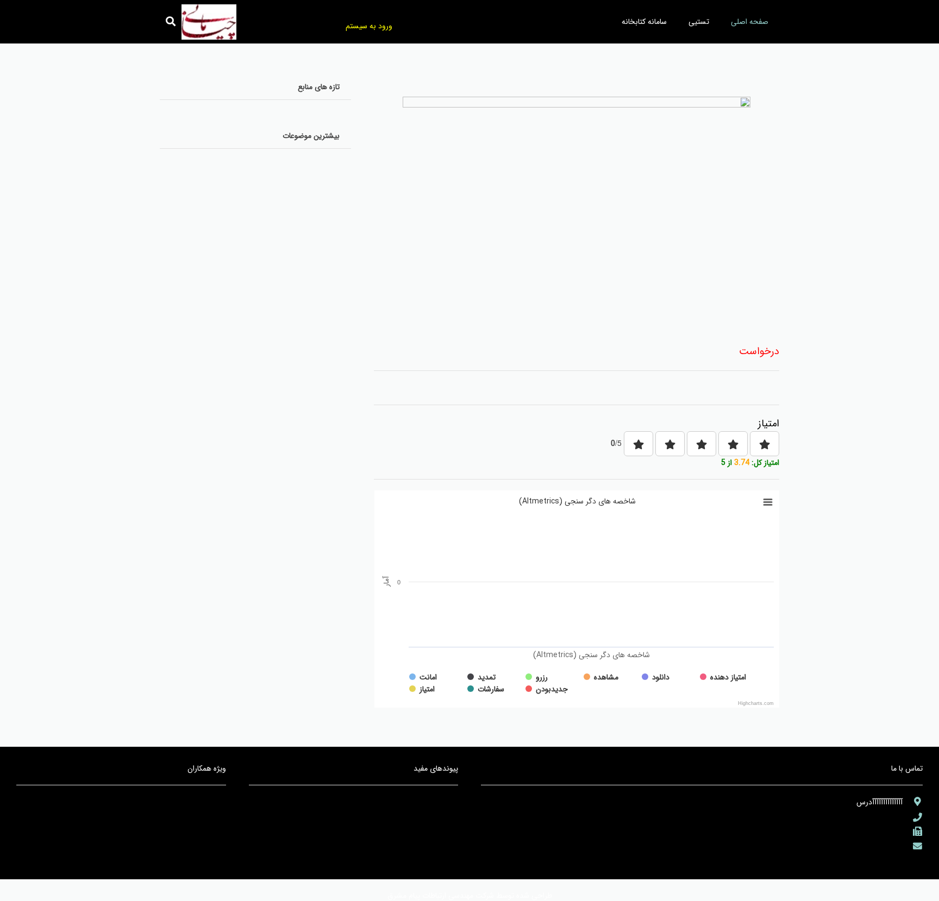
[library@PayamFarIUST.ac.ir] (913, 846)
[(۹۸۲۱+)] (913, 831)
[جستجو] (170, 21)
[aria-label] (913, 802)
